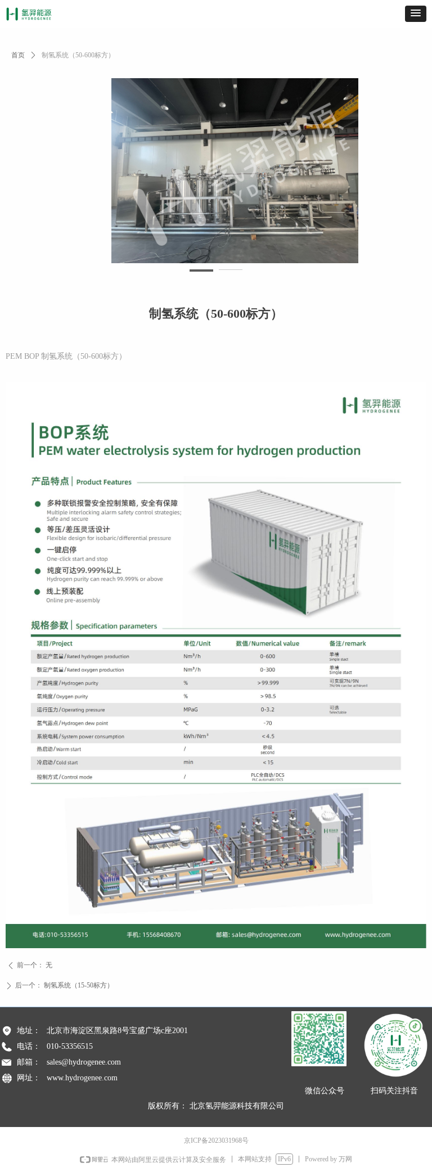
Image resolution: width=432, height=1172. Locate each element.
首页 (18, 55)
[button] (415, 14)
